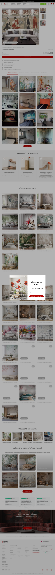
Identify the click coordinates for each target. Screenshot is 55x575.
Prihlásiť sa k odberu (36, 296)
